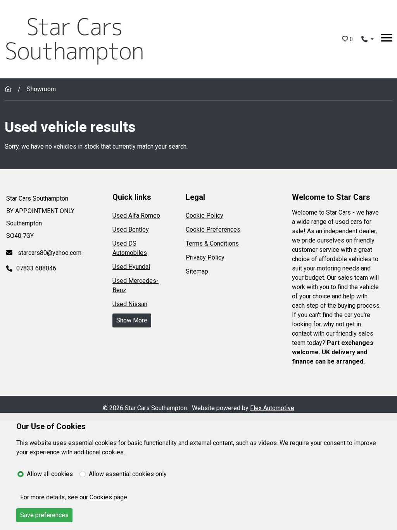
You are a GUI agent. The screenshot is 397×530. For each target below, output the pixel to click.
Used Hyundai (131, 266)
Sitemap (197, 271)
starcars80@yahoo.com (48, 252)
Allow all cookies (50, 474)
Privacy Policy (205, 257)
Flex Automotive (272, 408)
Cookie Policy (204, 215)
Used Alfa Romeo (136, 215)
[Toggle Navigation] (386, 39)
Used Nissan (129, 304)
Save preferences (44, 515)
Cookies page (108, 497)
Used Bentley (130, 229)
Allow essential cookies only (128, 474)
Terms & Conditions (212, 243)
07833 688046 (36, 268)
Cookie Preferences (213, 229)
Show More (131, 320)
